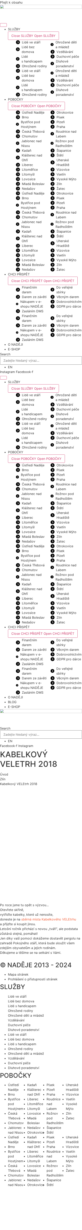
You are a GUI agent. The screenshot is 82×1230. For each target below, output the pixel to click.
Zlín (59, 184)
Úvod (4, 774)
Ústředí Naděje (33, 112)
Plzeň (61, 122)
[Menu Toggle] (3, 25)
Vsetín (61, 174)
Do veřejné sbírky (64, 289)
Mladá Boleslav (33, 184)
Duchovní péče (68, 56)
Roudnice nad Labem (66, 133)
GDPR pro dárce (69, 306)
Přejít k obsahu (11, 2)
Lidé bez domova (28, 49)
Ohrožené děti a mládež (66, 44)
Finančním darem (29, 289)
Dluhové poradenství (65, 63)
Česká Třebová (33, 131)
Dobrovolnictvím (69, 302)
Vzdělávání (65, 52)
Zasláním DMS (32, 311)
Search (5, 354)
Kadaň (26, 150)
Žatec (61, 189)
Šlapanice (64, 150)
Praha (61, 127)
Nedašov (28, 189)
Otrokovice (65, 112)
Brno (25, 117)
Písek (60, 117)
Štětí (60, 155)
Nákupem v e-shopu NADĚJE (31, 304)
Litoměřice (30, 170)
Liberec (27, 165)
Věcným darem (68, 297)
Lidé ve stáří (31, 42)
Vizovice (63, 170)
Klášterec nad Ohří (32, 157)
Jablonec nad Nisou (31, 143)
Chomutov (30, 136)
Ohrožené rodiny (34, 66)
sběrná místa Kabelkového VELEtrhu (48, 919)
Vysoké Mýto (66, 179)
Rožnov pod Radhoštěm (65, 143)
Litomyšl (28, 174)
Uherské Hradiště (63, 162)
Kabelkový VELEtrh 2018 (18, 784)
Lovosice (28, 179)
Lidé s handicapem (31, 59)
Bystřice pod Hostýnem (30, 124)
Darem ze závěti (34, 297)
